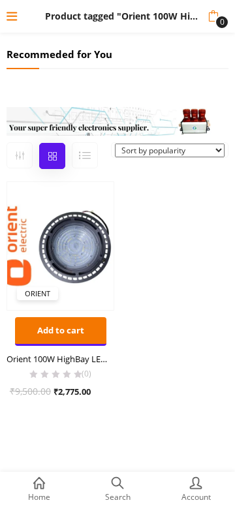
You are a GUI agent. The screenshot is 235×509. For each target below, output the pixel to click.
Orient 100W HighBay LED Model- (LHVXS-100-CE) (60, 359)
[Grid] (52, 156)
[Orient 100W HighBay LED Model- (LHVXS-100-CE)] (60, 245)
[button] (213, 16)
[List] (85, 155)
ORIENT (37, 293)
